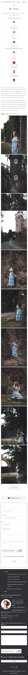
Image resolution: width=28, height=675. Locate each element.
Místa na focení (16, 13)
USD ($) (24, 2)
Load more (14, 487)
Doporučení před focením (13, 576)
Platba (5, 591)
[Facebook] (16, 2)
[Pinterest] (19, 2)
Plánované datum (6, 528)
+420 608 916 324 (7, 2)
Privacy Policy (14, 673)
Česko (23, 13)
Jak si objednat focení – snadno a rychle (16, 574)
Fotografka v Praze (6, 13)
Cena (14, 82)
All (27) (3, 113)
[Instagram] (13, 2)
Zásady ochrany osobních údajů (14, 588)
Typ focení (4, 515)
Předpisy (6, 571)
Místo (3, 522)
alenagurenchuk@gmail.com (18, 607)
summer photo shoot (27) (13, 113)
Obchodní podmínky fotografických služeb (17, 581)
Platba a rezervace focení (13, 579)
